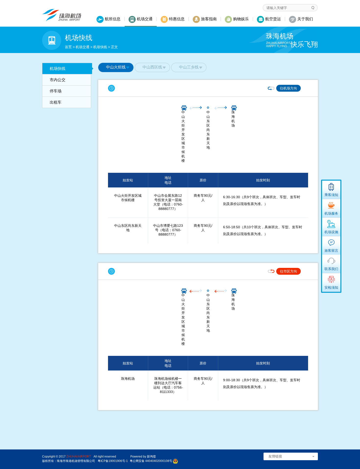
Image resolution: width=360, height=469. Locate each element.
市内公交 (57, 80)
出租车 (55, 102)
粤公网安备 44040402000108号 (151, 461)
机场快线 (100, 47)
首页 (68, 47)
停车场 (55, 91)
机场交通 (82, 47)
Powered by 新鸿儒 (143, 456)
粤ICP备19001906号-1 (113, 461)
